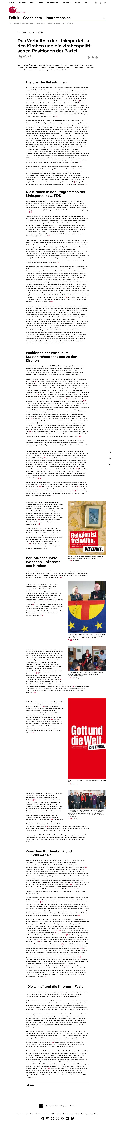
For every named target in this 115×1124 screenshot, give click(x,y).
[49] (43, 813)
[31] (74, 491)
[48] (34, 800)
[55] (79, 915)
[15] (74, 323)
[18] (38, 394)
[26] (77, 469)
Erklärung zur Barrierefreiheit (89, 1114)
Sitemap (37, 1114)
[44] (35, 693)
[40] (41, 615)
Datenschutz (29, 1114)
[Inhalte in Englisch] (105, 3)
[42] (61, 679)
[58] (67, 935)
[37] (61, 577)
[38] (45, 600)
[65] (63, 992)
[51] (47, 826)
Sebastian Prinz (24, 56)
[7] (80, 162)
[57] (56, 933)
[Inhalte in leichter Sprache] (96, 3)
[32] (53, 495)
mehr (87, 2)
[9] (86, 184)
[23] (80, 436)
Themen (11, 23)
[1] (79, 101)
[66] (53, 1042)
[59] (39, 941)
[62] (79, 957)
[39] (33, 604)
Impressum (20, 1114)
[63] (66, 966)
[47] (32, 732)
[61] (81, 948)
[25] (85, 467)
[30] (78, 486)
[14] (51, 301)
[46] (51, 719)
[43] (73, 686)
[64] (44, 977)
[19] (67, 399)
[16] (79, 375)
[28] (39, 478)
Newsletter (46, 1114)
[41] (37, 673)
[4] (76, 138)
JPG (71, 560)
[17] (35, 381)
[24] (44, 458)
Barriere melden (74, 1114)
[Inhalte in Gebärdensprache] (100, 3)
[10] (30, 212)
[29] (40, 486)
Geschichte (18, 23)
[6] (67, 158)
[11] (49, 236)
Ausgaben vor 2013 (40, 23)
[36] (29, 544)
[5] (50, 149)
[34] (39, 520)
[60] (62, 944)
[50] (52, 819)
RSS (52, 1114)
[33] (43, 509)
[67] (49, 1068)
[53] (71, 884)
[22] (30, 432)
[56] (59, 930)
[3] (57, 116)
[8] (75, 182)
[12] (58, 262)
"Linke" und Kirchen (68, 23)
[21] (32, 418)
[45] (43, 706)
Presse (65, 1114)
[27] (73, 473)
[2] (60, 109)
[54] (41, 902)
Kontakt (58, 1114)
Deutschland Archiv (28, 23)
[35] (38, 524)
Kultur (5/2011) (51, 23)
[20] (84, 401)
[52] (85, 867)
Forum (59, 23)
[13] (66, 297)
